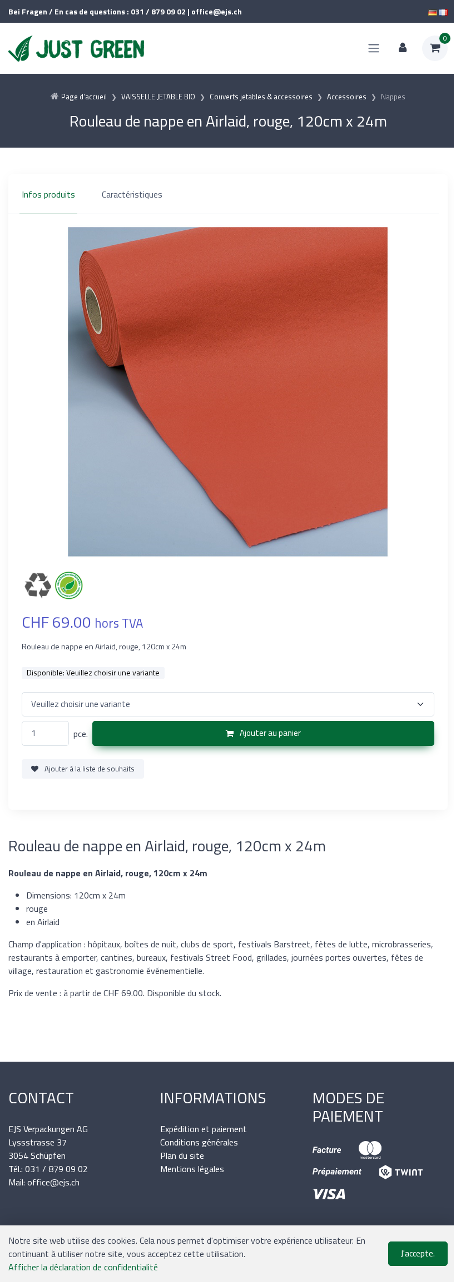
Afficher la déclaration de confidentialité (83, 1267)
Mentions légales (192, 1168)
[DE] (432, 11)
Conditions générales (199, 1142)
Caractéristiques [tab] (132, 194)
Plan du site (182, 1155)
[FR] (443, 11)
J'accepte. (418, 1253)
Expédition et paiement (203, 1128)
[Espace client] (402, 48)
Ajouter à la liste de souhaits (89, 768)
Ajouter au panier (269, 732)
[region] (228, 194)
